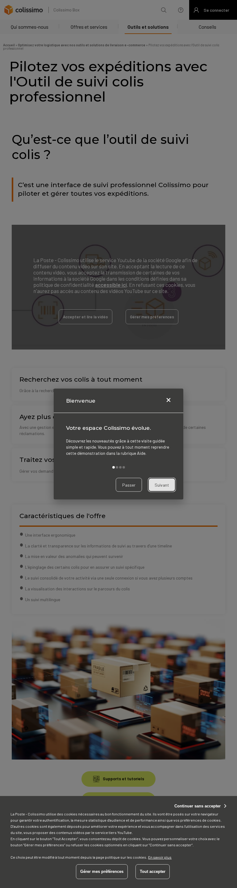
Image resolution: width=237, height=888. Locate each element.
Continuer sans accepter (197, 806)
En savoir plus (160, 857)
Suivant (162, 484)
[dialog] (118, 444)
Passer (128, 484)
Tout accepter (152, 871)
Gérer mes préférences (101, 871)
